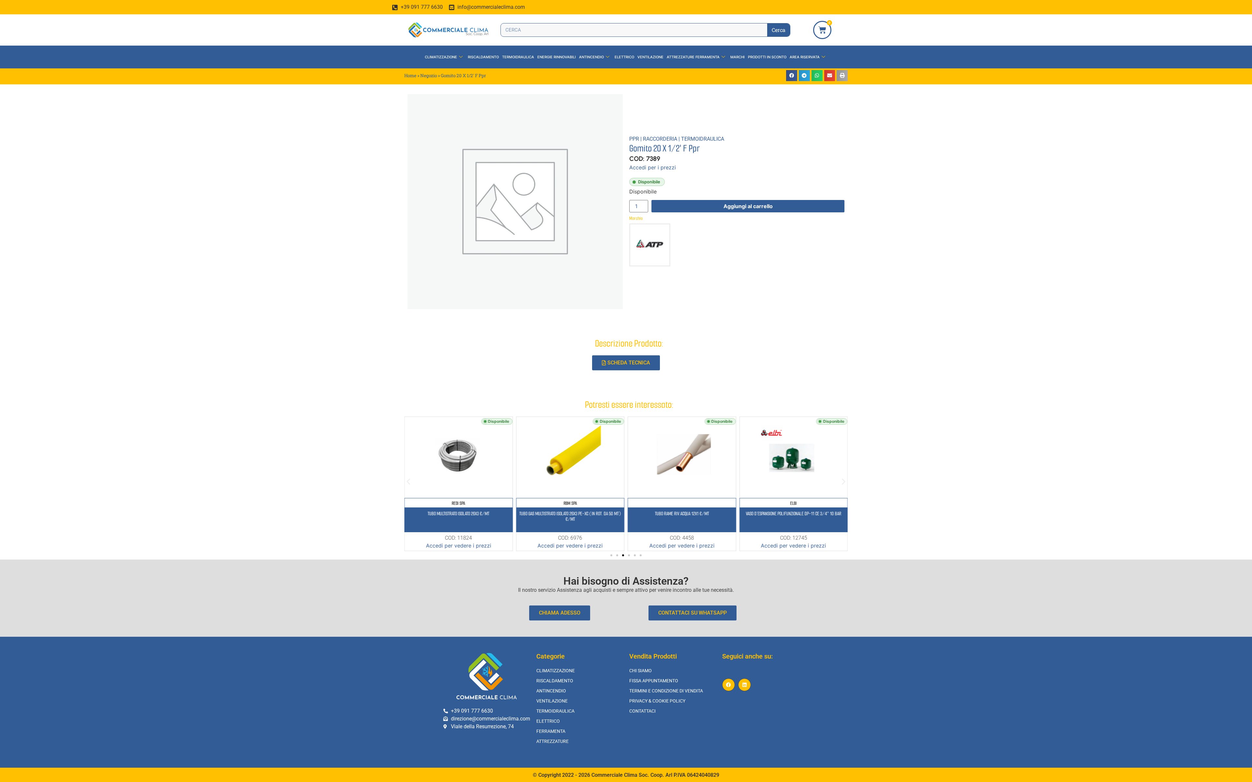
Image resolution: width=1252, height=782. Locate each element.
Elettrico (624, 57)
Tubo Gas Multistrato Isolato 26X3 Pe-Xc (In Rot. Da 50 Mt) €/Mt (570, 516)
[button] (791, 75)
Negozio (428, 75)
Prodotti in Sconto (767, 57)
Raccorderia (660, 139)
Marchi (737, 57)
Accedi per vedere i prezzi (458, 545)
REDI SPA (458, 503)
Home (410, 75)
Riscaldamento (483, 57)
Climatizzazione (441, 57)
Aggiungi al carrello (748, 206)
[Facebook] (728, 684)
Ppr (634, 139)
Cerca (778, 29)
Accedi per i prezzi (652, 167)
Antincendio (591, 57)
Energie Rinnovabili (556, 57)
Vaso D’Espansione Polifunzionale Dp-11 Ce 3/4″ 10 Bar (793, 513)
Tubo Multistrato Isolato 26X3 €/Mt (458, 513)
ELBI (793, 503)
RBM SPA (570, 503)
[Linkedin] (744, 684)
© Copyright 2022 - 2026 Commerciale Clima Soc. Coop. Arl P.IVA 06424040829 (626, 775)
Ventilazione (650, 57)
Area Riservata (805, 57)
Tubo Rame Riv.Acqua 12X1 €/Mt (682, 513)
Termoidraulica (518, 57)
